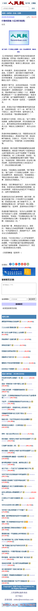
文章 (19, 13)
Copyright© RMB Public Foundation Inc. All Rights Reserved (18, 587)
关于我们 (19, 596)
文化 (14, 13)
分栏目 (9, 13)
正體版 (33, 3)
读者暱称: (5, 299)
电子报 (27, 3)
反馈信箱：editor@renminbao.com (19, 600)
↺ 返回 (4, 3)
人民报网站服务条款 (19, 593)
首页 (3, 13)
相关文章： (6, 317)
